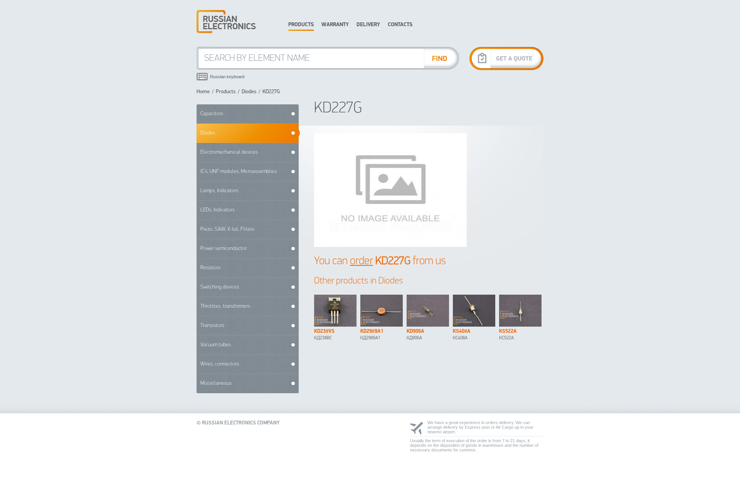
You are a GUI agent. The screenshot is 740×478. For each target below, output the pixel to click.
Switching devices (219, 287)
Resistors (210, 268)
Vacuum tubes (215, 345)
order (361, 261)
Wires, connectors (219, 364)
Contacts (400, 25)
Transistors (212, 326)
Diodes (249, 92)
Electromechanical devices (229, 152)
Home (203, 92)
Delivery (368, 25)
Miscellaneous (216, 383)
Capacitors (211, 114)
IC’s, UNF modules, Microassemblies (238, 171)
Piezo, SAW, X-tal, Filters (227, 229)
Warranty (335, 25)
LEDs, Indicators (217, 210)
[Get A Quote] (506, 58)
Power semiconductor (223, 249)
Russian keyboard (227, 76)
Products (301, 25)
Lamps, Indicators (219, 191)
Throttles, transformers (225, 306)
